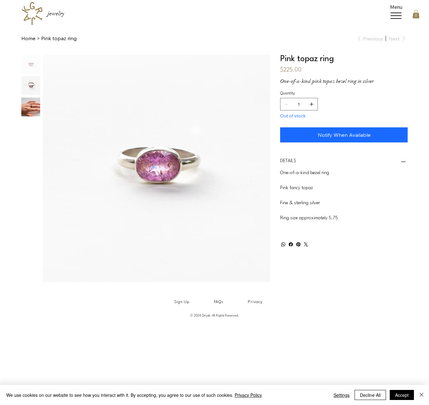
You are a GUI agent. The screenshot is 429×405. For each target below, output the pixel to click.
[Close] (421, 395)
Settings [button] (342, 395)
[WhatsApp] (283, 244)
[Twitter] (306, 244)
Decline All (370, 395)
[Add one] (311, 104)
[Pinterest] (298, 244)
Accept (402, 395)
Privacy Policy (248, 395)
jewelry (56, 13)
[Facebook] (291, 244)
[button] (416, 14)
